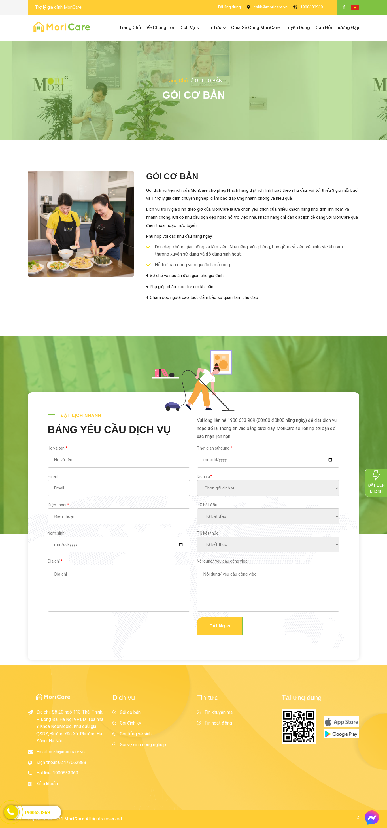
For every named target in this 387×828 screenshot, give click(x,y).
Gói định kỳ (130, 723)
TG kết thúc (207, 533)
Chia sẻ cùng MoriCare (255, 27)
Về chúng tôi (160, 27)
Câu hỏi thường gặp (337, 27)
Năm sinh (56, 533)
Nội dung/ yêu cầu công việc (222, 561)
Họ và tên (57, 448)
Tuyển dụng (297, 27)
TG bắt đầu (207, 505)
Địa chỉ (55, 561)
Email (53, 476)
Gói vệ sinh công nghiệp (143, 744)
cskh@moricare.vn (271, 7)
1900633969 (311, 7)
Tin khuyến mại (218, 712)
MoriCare (74, 818)
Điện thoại (58, 505)
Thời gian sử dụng (214, 448)
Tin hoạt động (218, 723)
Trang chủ (130, 27)
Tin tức (213, 27)
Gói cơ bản (130, 712)
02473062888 (72, 762)
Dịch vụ (187, 27)
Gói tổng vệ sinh (136, 734)
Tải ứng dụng (229, 7)
